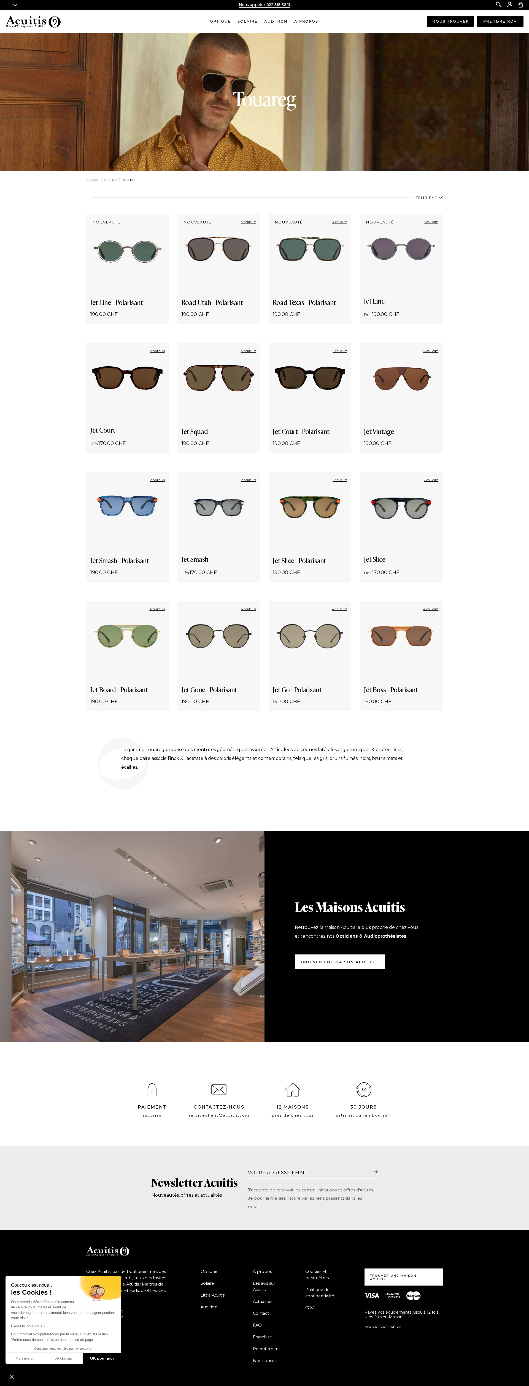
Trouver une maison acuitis (337, 962)
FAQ (257, 1325)
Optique (220, 21)
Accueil (93, 180)
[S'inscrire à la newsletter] (376, 1172)
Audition (276, 21)
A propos (306, 21)
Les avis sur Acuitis (264, 1286)
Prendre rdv (500, 21)
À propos (262, 1271)
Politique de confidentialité (319, 1292)
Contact (261, 1313)
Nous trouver (450, 21)
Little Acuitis (213, 1295)
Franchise (262, 1337)
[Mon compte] (509, 5)
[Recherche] (498, 5)
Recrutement (266, 1348)
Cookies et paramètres (317, 1274)
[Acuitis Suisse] (33, 21)
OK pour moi (102, 1358)
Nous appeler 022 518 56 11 (264, 4)
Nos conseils (265, 1360)
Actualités (262, 1301)
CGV (309, 1307)
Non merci (25, 1358)
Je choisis (63, 1358)
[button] (11, 1376)
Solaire (247, 21)
